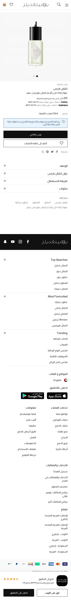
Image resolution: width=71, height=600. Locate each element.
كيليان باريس (60, 88)
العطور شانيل (60, 283)
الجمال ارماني (61, 308)
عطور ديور (62, 277)
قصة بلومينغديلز (28, 414)
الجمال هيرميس (60, 325)
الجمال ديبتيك (61, 288)
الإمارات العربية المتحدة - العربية (56, 526)
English (57, 380)
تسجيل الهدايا (60, 471)
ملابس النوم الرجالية (58, 350)
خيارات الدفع (61, 425)
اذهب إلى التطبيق (18, 592)
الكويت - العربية (60, 540)
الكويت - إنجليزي (60, 534)
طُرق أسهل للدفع (26, 431)
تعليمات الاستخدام (27, 449)
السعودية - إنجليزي (58, 545)
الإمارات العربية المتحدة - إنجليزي (56, 517)
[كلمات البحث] (59, 5)
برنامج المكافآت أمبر (58, 501)
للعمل (33, 437)
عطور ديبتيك (61, 302)
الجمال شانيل (61, 265)
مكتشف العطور (59, 486)
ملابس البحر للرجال (58, 362)
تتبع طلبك (62, 431)
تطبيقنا (32, 425)
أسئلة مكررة (62, 449)
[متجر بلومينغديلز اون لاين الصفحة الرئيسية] (35, 4)
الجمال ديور (62, 271)
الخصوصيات (30, 443)
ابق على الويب (52, 592)
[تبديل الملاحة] (66, 5)
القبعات (64, 344)
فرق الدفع (62, 443)
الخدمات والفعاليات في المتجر (56, 479)
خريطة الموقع (29, 455)
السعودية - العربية (58, 551)
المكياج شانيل (61, 313)
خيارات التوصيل (60, 419)
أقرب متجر (31, 419)
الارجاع (64, 437)
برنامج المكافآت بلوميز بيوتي (57, 494)
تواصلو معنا (62, 414)
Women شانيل (60, 319)
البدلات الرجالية (60, 338)
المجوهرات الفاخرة (59, 356)
